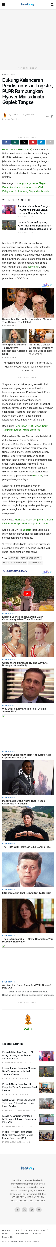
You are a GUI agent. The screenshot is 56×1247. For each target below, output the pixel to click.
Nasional (26, 149)
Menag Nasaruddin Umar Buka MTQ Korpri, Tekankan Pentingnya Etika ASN (19, 1119)
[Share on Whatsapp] (15, 142)
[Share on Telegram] (41, 142)
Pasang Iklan (8, 1237)
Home (5, 75)
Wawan (8, 1126)
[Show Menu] (3, 4)
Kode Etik (6, 1233)
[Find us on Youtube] (39, 1209)
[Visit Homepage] (28, 4)
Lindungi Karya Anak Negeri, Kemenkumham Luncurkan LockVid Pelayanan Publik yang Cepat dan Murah (25, 187)
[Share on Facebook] (6, 142)
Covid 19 (13, 558)
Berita (12, 75)
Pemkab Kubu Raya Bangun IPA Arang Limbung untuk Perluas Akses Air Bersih (34, 210)
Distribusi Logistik (31, 558)
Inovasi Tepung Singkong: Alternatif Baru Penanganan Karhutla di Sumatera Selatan (35, 225)
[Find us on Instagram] (31, 1209)
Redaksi (37, 1233)
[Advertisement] (28, 37)
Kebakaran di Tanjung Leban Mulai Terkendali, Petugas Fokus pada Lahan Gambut (18, 1103)
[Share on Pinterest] (33, 142)
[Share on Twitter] (24, 142)
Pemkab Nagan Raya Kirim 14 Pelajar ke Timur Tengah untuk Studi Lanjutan (19, 1087)
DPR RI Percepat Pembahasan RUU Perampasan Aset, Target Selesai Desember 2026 (17, 1134)
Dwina (15, 114)
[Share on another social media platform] (50, 142)
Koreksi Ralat (22, 1233)
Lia (6, 1078)
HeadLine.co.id (11, 149)
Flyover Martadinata (14, 563)
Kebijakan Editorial (10, 1230)
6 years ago (28, 114)
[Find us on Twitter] (24, 1209)
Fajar (7, 1062)
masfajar (9, 1110)
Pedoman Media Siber (34, 1230)
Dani (7, 1142)
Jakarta (27, 529)
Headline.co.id (15, 1241)
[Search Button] (52, 4)
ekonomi (37, 475)
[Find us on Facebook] (17, 1209)
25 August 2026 (26, 217)
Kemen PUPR (35, 563)
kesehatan (33, 266)
